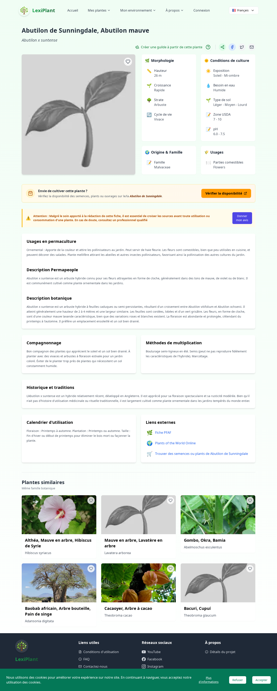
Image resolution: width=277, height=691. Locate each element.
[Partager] (222, 47)
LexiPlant (43, 10)
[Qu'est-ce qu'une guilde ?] (208, 47)
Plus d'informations (209, 680)
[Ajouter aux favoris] (128, 62)
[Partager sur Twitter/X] (242, 47)
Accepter (261, 680)
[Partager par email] (251, 47)
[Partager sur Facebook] (232, 47)
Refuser (237, 680)
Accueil (72, 10)
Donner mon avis (242, 218)
